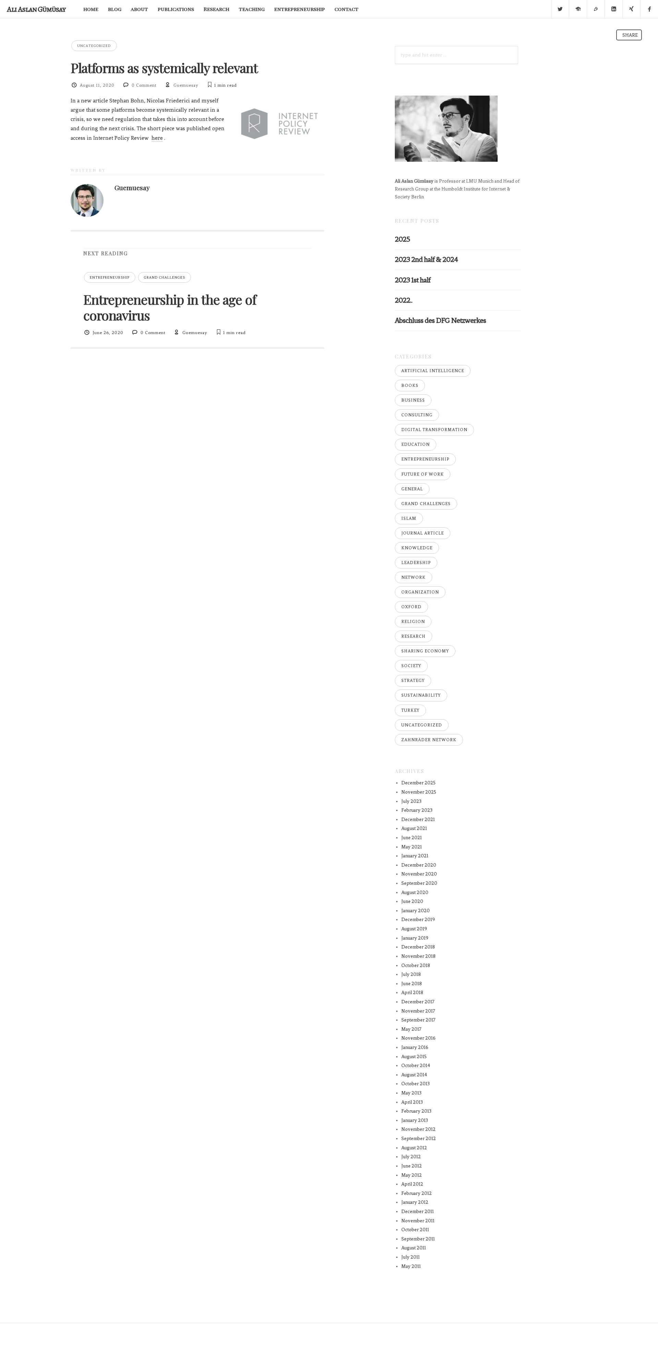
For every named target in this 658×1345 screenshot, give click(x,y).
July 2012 (411, 1157)
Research (216, 8)
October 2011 (415, 1230)
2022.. (403, 300)
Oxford (411, 606)
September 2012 (418, 1138)
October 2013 (415, 1084)
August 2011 (413, 1248)
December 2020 (418, 865)
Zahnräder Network (428, 739)
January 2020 (415, 911)
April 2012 (412, 1184)
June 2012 (411, 1166)
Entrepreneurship (110, 277)
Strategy (413, 680)
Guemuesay (185, 85)
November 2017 (418, 1011)
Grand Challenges (164, 277)
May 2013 (411, 1093)
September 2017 (418, 1020)
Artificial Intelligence (432, 370)
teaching (252, 8)
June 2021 (411, 838)
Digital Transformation (434, 429)
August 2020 (414, 892)
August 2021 (414, 828)
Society (411, 665)
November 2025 (418, 792)
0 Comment (144, 85)
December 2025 (418, 783)
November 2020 (419, 874)
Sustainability (421, 695)
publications (176, 8)
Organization (420, 592)
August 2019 (414, 929)
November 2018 (418, 956)
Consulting (416, 415)
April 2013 (412, 1102)
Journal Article (422, 533)
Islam (408, 518)
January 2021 (414, 856)
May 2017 (411, 1029)
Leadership (416, 562)
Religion (413, 621)
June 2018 (411, 984)
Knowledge (416, 548)
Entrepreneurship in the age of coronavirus (169, 307)
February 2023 (416, 810)
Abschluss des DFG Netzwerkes (440, 320)
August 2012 (414, 1148)
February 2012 (416, 1193)
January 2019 (414, 938)
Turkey (410, 710)
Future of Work (422, 474)
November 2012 (418, 1129)
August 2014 (414, 1075)
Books (409, 385)
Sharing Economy (425, 651)
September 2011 (418, 1239)
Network (413, 577)
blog (114, 8)
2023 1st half (412, 280)
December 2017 (418, 1002)
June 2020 (412, 901)
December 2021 (418, 819)
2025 (402, 239)
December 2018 (418, 947)
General (412, 489)
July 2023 (411, 801)
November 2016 (418, 1038)
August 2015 (414, 1057)
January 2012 (414, 1202)
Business (413, 400)
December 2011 (417, 1211)
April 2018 (412, 992)
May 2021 (411, 847)
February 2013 (416, 1111)
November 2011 (418, 1221)
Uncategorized (94, 46)
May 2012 (411, 1175)
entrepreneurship (299, 8)
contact (346, 8)
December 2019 (418, 919)
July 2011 (410, 1257)
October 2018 (415, 965)
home (90, 8)
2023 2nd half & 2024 (426, 259)
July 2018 (411, 974)
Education (415, 444)
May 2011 (411, 1266)
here (157, 138)
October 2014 (415, 1065)
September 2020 (419, 883)
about (139, 8)
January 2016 (414, 1047)
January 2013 (414, 1120)
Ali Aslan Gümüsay (36, 9)
